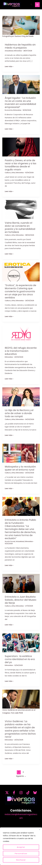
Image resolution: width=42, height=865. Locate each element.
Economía (8, 110)
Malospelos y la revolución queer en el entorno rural (20, 468)
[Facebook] (14, 792)
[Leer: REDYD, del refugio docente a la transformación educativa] (21, 334)
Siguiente (21, 776)
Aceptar (21, 847)
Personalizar (21, 853)
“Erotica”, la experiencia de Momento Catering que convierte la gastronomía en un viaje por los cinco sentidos (20, 291)
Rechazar (21, 860)
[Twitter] (7, 792)
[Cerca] (39, 829)
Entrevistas (18, 51)
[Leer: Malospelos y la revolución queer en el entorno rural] (21, 453)
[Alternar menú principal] (37, 4)
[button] (31, 4)
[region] (21, 846)
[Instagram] (21, 792)
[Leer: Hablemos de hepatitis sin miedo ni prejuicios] (21, 25)
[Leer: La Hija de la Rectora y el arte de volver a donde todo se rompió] (21, 397)
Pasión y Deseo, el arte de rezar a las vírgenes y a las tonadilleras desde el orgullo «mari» (20, 165)
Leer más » (9, 66)
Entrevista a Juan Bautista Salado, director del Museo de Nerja (20, 600)
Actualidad (9, 51)
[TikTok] (28, 792)
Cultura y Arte (10, 173)
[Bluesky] (35, 792)
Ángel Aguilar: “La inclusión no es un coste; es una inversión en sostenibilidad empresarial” (20, 102)
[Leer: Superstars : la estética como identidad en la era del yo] (21, 642)
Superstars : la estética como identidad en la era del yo (20, 659)
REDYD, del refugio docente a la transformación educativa (21, 351)
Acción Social (10, 541)
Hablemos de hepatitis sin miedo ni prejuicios (20, 46)
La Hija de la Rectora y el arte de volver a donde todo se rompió (19, 413)
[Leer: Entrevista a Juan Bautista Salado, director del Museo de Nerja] (21, 583)
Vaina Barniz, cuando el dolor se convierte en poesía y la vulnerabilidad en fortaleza (20, 227)
